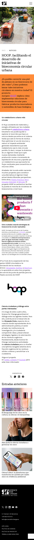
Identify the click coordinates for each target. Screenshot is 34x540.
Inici (4, 50)
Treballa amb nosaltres (10, 534)
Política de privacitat (9, 531)
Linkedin (13, 360)
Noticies (12, 50)
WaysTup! (28, 268)
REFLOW (21, 182)
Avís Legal (5, 526)
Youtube (22, 360)
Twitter (7, 360)
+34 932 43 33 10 (7, 516)
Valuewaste (10, 268)
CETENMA (22, 232)
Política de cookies (8, 529)
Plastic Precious (17, 180)
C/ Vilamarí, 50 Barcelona (10, 514)
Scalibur (19, 268)
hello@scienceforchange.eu (10, 519)
